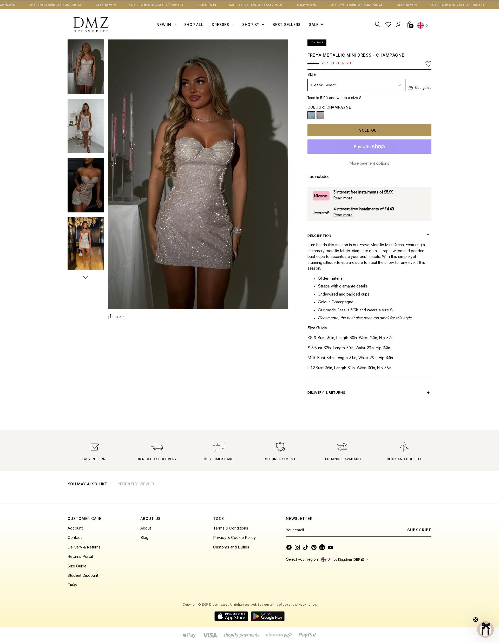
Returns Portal (80, 556)
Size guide (423, 88)
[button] (485, 629)
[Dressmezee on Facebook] (289, 547)
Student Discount (83, 575)
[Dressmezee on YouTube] (330, 547)
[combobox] (424, 26)
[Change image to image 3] (86, 185)
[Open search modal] (378, 24)
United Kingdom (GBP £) (345, 559)
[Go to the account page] (398, 24)
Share (120, 317)
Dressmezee (218, 604)
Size (316, 74)
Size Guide (77, 566)
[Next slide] (427, 490)
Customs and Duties (231, 547)
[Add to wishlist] (428, 64)
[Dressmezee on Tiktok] (306, 547)
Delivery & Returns (84, 547)
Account (75, 528)
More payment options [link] (369, 164)
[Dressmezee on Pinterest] (314, 547)
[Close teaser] (475, 619)
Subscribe (419, 530)
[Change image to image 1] (86, 66)
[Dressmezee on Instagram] (297, 547)
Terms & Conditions (230, 528)
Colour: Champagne (329, 107)
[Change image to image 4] (86, 244)
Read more (342, 198)
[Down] (86, 278)
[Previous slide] (414, 490)
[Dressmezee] (91, 24)
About (145, 528)
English (424, 26)
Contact (75, 537)
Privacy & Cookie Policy (234, 537)
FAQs (72, 584)
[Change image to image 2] (86, 126)
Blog (144, 537)
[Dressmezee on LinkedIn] (322, 547)
